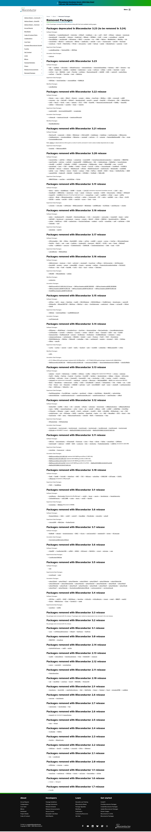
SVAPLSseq (57, 387)
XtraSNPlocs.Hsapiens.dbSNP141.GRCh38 (60, 291)
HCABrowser (81, 335)
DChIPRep (125, 409)
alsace (62, 302)
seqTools (51, 74)
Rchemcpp (79, 441)
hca (93, 39)
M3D (105, 413)
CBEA (109, 98)
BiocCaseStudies (103, 330)
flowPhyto (87, 631)
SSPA (116, 339)
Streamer (123, 67)
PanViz (62, 102)
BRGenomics (123, 135)
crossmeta (52, 100)
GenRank (93, 376)
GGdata (90, 393)
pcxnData (62, 179)
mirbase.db (52, 117)
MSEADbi (76, 337)
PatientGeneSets (54, 673)
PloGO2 (75, 171)
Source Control (50, 811)
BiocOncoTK (52, 135)
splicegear (92, 407)
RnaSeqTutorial (70, 522)
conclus (106, 241)
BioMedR (51, 533)
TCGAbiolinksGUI (76, 245)
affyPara (51, 302)
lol (101, 413)
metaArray (122, 378)
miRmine (83, 168)
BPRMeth (93, 37)
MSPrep (77, 41)
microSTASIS (53, 41)
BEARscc (103, 98)
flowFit (51, 376)
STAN (128, 221)
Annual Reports (28, 28)
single (128, 137)
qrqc (116, 197)
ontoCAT (74, 516)
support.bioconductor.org (34, 824)
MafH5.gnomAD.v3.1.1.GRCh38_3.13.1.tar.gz (60, 286)
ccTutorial (51, 205)
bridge (80, 241)
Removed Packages (29, 73)
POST (107, 337)
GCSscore (89, 193)
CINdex (103, 70)
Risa (123, 137)
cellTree (87, 241)
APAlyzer (111, 35)
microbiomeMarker (66, 137)
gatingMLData (53, 252)
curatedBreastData (54, 50)
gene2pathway (67, 665)
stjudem (124, 205)
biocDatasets (60, 698)
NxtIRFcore (58, 221)
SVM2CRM (104, 476)
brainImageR (52, 444)
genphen (59, 265)
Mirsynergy (92, 380)
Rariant (56, 385)
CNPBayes (119, 441)
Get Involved (27, 52)
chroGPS (93, 411)
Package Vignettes (81, 807)
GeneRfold (56, 682)
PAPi (126, 411)
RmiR (62, 267)
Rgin (58, 267)
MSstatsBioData (60, 274)
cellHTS (58, 599)
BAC (61, 241)
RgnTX (59, 44)
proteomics (52, 280)
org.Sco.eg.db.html (96, 588)
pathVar (51, 171)
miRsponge (52, 478)
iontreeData (52, 505)
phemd (69, 171)
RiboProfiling (66, 44)
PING (85, 102)
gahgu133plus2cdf (54, 583)
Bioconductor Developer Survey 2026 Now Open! (76, 2)
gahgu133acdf (63, 581)
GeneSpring (52, 690)
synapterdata (77, 111)
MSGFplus (72, 304)
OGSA (82, 382)
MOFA (110, 380)
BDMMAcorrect (87, 162)
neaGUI (124, 599)
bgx (129, 67)
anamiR (73, 411)
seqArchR (114, 72)
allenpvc (68, 450)
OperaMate (82, 516)
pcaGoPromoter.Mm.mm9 (84, 395)
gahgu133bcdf (94, 581)
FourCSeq (78, 376)
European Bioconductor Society (33, 45)
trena (94, 199)
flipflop (103, 441)
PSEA (87, 171)
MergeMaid (111, 413)
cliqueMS (51, 164)
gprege (66, 265)
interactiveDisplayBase (100, 67)
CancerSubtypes (122, 162)
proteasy (81, 171)
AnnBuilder (52, 732)
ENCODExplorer (84, 302)
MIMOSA (104, 219)
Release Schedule (51, 807)
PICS (80, 102)
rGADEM (101, 72)
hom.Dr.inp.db (83, 428)
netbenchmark (68, 382)
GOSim (97, 166)
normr (99, 41)
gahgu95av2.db (79, 583)
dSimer (97, 441)
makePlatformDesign (72, 690)
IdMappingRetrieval (124, 407)
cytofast (85, 332)
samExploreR (94, 339)
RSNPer (59, 732)
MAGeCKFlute (125, 100)
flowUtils (51, 243)
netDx (50, 102)
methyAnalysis (67, 337)
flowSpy (57, 376)
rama (110, 243)
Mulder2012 (107, 393)
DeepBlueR (52, 193)
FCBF (65, 166)
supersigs (119, 44)
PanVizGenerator (94, 304)
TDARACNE (86, 245)
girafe (62, 98)
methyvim (84, 380)
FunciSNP (85, 376)
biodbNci (65, 70)
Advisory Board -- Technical (31, 25)
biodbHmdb (58, 70)
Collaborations (28, 38)
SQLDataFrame (110, 44)
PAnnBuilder (90, 516)
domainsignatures (68, 533)
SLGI (80, 267)
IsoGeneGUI (82, 243)
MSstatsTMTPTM (62, 304)
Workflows (78, 809)
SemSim (51, 740)
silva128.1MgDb (125, 362)
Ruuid (108, 690)
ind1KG (59, 608)
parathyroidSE (53, 111)
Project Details (24, 814)
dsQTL (76, 347)
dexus (97, 332)
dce (58, 100)
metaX (112, 599)
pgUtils (70, 648)
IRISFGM (51, 168)
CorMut (88, 374)
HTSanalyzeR (70, 441)
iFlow (79, 656)
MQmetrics (76, 137)
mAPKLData (67, 205)
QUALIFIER (52, 407)
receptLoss (52, 44)
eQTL (50, 354)
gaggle (82, 193)
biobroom (70, 37)
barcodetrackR (53, 37)
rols (96, 35)
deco (121, 190)
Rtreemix (74, 98)
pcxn (56, 171)
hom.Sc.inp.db (123, 428)
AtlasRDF (51, 551)
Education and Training (82, 802)
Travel (89, 199)
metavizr (84, 219)
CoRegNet (67, 164)
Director (51, 98)
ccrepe (105, 37)
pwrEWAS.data (97, 205)
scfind (75, 409)
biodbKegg (103, 135)
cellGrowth (86, 411)
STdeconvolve (59, 104)
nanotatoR (84, 137)
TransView (66, 74)
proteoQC (77, 407)
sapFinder (82, 385)
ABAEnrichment (53, 263)
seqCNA (64, 199)
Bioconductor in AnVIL (107, 814)
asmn (50, 631)
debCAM (121, 37)
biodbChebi (78, 37)
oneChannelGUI (91, 533)
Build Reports (49, 816)
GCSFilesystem (119, 263)
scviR (100, 35)
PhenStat (74, 72)
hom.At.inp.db (53, 428)
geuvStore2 (83, 393)
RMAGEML (78, 682)
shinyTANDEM (96, 385)
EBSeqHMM (108, 164)
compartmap (77, 160)
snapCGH (77, 199)
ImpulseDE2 (82, 378)
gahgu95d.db (93, 586)
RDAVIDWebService (54, 339)
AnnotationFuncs (72, 330)
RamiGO (90, 498)
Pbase (91, 441)
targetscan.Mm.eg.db (76, 117)
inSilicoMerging (97, 599)
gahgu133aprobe (73, 581)
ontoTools (64, 682)
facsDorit (82, 347)
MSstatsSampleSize (67, 197)
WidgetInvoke (60, 740)
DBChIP (91, 332)
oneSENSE (123, 168)
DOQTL (119, 476)
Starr (50, 387)
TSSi (82, 476)
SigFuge (95, 44)
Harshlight (116, 70)
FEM (59, 415)
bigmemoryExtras (91, 330)
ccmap (89, 70)
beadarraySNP (77, 162)
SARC (107, 72)
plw (86, 409)
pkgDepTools (73, 221)
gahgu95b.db (112, 583)
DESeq (94, 374)
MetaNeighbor (112, 39)
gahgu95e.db (123, 586)
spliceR (106, 516)
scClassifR (119, 304)
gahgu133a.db (53, 581)
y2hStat (99, 773)
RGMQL (116, 102)
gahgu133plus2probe (67, 583)
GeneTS (59, 748)
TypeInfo (81, 104)
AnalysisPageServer (66, 409)
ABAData (51, 313)
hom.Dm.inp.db (73, 428)
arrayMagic (66, 748)
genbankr (96, 193)
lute (57, 72)
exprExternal (60, 773)
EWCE (76, 533)
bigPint (57, 190)
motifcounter (69, 41)
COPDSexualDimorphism (61, 631)
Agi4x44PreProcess (54, 648)
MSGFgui (79, 304)
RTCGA (74, 44)
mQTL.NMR (65, 498)
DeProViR (63, 100)
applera (66, 765)
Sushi (85, 267)
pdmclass (105, 551)
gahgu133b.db (84, 581)
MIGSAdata (88, 205)
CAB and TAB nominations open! (70, 4)
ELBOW (120, 332)
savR (115, 221)
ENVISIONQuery (96, 302)
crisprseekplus (83, 164)
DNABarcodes (93, 164)
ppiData (69, 274)
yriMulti (120, 395)
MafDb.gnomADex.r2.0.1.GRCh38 (58, 456)
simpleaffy (115, 385)
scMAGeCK (58, 245)
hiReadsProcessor (75, 67)
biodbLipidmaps (102, 162)
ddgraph (58, 533)
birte (86, 444)
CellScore (96, 70)
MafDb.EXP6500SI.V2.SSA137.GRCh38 (104, 430)
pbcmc (78, 498)
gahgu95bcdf (122, 583)
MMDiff (118, 599)
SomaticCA (73, 601)
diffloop (99, 263)
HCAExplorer (90, 335)
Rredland (101, 690)
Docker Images (105, 811)
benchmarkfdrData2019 (65, 111)
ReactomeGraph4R (92, 72)
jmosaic (106, 599)
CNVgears (69, 160)
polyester (102, 137)
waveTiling (81, 413)
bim (50, 757)
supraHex (68, 104)
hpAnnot (51, 56)
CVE (71, 407)
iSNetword (87, 748)
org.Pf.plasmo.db (53, 319)
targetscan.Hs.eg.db (62, 117)
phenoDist (99, 516)
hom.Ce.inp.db (63, 428)
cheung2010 (52, 522)
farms (60, 166)
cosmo (51, 665)
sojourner (66, 245)
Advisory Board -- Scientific (31, 21)
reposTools (52, 773)
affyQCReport (61, 330)
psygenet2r (61, 135)
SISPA (70, 199)
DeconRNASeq (53, 39)
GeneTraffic (61, 690)
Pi (97, 137)
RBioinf (68, 98)
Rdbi (81, 690)
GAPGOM (51, 219)
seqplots (102, 339)
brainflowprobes (113, 135)
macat (116, 195)
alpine (51, 217)
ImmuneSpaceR (105, 166)
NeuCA (56, 102)
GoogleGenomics (115, 496)
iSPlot (81, 748)
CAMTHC (113, 444)
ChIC (89, 217)
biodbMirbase (64, 190)
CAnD (69, 263)
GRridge (119, 193)
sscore (84, 199)
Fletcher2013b (65, 50)
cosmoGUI (58, 665)
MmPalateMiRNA (102, 380)
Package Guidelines (51, 802)
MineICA (61, 41)
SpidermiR (62, 173)
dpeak (100, 164)
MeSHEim (92, 551)
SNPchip (51, 441)
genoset (73, 335)
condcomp (80, 444)
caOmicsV (75, 263)
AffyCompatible (53, 241)
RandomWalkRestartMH (113, 137)
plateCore (61, 444)
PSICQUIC (122, 265)
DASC (62, 516)
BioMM (72, 190)
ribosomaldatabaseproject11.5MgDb (109, 362)
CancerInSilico (53, 160)
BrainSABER (73, 241)
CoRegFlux (70, 332)
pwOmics (61, 162)
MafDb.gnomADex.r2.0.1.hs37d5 (57, 461)
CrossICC (77, 332)
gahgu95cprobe (83, 586)
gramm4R (125, 302)
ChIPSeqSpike (53, 332)
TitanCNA (59, 74)
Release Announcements (31, 69)
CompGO (62, 332)
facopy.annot (60, 450)
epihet (126, 217)
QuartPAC (91, 102)
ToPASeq (122, 339)
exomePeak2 (52, 166)
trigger (74, 104)
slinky (86, 304)
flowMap (71, 166)
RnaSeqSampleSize (103, 444)
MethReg (120, 39)
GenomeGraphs (60, 441)
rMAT (77, 476)
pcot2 (89, 337)
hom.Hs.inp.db (92, 428)
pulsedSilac (108, 221)
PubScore (52, 267)
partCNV (115, 41)
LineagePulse (89, 195)
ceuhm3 (64, 347)
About (54, 16)
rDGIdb (69, 135)
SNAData (68, 773)
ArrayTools (82, 330)
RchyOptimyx (114, 337)
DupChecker (52, 415)
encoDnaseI (52, 575)
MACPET (98, 243)
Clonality (79, 190)
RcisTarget (123, 41)
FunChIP (90, 166)
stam (50, 723)
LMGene (97, 409)
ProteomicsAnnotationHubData (108, 265)
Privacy (26, 66)
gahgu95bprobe (53, 586)
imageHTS (52, 195)
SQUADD (69, 173)
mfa (126, 39)
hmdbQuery (89, 35)
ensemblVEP (86, 160)
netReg (76, 382)
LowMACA (103, 195)
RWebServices (59, 601)
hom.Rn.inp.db (113, 428)
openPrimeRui (53, 162)
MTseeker (60, 411)
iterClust (59, 168)
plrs (124, 382)
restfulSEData (70, 179)
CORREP (74, 164)
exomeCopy (70, 193)
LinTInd (51, 72)
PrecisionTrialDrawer (84, 221)
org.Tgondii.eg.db (108, 588)
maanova (77, 219)
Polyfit (102, 337)
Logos (26, 56)
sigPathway (121, 221)
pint (61, 413)
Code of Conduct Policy (30, 35)
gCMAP (109, 409)
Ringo (121, 197)
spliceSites (96, 476)
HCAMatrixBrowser (101, 335)
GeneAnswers (117, 302)
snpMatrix (125, 690)
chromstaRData (72, 80)
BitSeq (66, 241)
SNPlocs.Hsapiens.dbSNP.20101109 (84, 286)
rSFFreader (112, 476)
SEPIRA (51, 199)
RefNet (57, 409)
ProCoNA (63, 476)
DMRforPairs (61, 193)
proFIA (101, 221)
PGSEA (119, 382)
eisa (115, 332)
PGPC (50, 485)
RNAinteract (76, 135)
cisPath (109, 70)
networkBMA (73, 265)
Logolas (109, 378)
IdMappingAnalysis (111, 407)
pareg (68, 102)
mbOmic (51, 197)
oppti (68, 72)
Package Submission (51, 804)
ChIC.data (59, 205)
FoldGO (78, 166)
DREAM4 (51, 274)
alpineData (52, 230)
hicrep (66, 378)
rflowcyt (95, 690)
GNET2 (80, 39)
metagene (66, 168)
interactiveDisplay (87, 67)
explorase (122, 374)
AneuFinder (95, 98)
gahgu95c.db (63, 586)
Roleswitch (67, 385)
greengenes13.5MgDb (91, 362)
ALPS (57, 302)
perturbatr (88, 265)
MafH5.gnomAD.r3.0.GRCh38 (75, 362)
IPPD (118, 413)
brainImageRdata (61, 313)
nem (122, 411)
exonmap (51, 698)
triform (66, 407)
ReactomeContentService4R (104, 102)
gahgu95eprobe (63, 588)
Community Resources (82, 814)
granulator (87, 39)
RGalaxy (112, 304)
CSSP (116, 190)
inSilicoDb (88, 599)
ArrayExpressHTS (59, 217)
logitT (97, 195)
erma (57, 98)
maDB (64, 648)
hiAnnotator (64, 67)
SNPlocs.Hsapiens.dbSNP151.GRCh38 (105, 288)
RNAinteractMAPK (61, 148)
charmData (52, 450)
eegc (114, 164)
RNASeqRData (63, 252)
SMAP (128, 171)
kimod (81, 409)
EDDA (110, 332)
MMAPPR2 (125, 160)
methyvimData (116, 393)
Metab (57, 197)
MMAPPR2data (53, 179)
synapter (81, 98)
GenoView (80, 599)
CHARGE (74, 374)
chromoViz (74, 748)
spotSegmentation (125, 385)
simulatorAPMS (116, 690)
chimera (115, 374)
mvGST (68, 516)
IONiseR (81, 35)
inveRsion (74, 243)
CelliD (99, 37)
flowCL (58, 243)
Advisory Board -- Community (32, 18)
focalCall (70, 376)
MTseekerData (53, 422)
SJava (66, 601)
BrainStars (69, 302)
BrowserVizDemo (53, 516)
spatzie (102, 44)
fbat (69, 707)
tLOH (125, 44)
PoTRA (105, 243)
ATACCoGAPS (85, 135)
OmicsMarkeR (89, 382)
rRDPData (74, 50)
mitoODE (85, 415)
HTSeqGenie (111, 100)
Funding (26, 49)
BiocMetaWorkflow (54, 124)
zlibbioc (88, 98)
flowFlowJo (80, 631)
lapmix (123, 70)
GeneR (71, 682)
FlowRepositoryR (64, 335)
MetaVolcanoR (75, 168)
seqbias (58, 199)
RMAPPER (52, 640)
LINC (103, 378)
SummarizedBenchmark (55, 139)
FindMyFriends (107, 302)
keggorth (51, 715)
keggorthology (67, 715)
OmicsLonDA (92, 197)
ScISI (75, 267)
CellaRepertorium (54, 137)
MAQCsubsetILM (78, 205)
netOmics (92, 137)
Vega (106, 415)
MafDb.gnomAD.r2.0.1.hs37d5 (57, 463)
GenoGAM (52, 265)
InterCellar (74, 35)
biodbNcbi (73, 70)
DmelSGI (51, 148)
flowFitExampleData (54, 393)
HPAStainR (127, 193)
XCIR (117, 245)
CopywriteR (114, 217)
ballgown (118, 35)
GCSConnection (108, 263)
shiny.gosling (82, 44)
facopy (90, 496)
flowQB (56, 476)
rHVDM (68, 444)
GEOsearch (84, 551)
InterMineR (116, 166)
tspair (112, 245)
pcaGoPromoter (53, 413)
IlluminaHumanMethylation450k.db (59, 540)
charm (86, 441)
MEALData (61, 522)
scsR (88, 385)
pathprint (97, 382)
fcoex (76, 193)
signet (108, 385)
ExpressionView (53, 335)
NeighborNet (114, 168)
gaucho (96, 496)
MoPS (91, 415)
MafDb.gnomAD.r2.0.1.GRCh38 (57, 458)
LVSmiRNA (106, 411)
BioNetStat (112, 162)
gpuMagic (56, 67)
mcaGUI (115, 378)
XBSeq (51, 341)
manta (51, 409)
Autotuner (62, 263)
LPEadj (110, 195)
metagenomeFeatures (55, 337)
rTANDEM (74, 385)
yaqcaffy (57, 341)
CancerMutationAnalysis (116, 330)
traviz (72, 74)
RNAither (64, 339)
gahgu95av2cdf (90, 583)
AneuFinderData (61, 80)
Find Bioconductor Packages (108, 804)
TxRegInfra (66, 387)
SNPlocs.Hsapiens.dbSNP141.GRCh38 (59, 288)
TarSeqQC (52, 223)
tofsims (91, 267)
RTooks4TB (86, 682)
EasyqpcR (103, 332)
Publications (79, 811)
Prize (50, 385)
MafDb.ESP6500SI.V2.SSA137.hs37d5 (80, 430)
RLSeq (111, 171)
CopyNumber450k (61, 551)
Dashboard (23, 811)
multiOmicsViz (105, 168)
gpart (67, 243)
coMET (123, 98)
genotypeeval (69, 219)
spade (80, 601)
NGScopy (88, 476)
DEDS (99, 411)
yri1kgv (121, 347)
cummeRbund (113, 37)
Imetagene (111, 335)
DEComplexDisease (123, 241)
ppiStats (95, 265)
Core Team (27, 42)
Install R (103, 802)
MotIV (51, 382)
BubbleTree (52, 35)
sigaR (103, 385)
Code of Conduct (25, 816)
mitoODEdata (98, 393)
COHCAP (86, 190)
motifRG (60, 407)
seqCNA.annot (115, 205)
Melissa (103, 39)
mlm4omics (93, 444)
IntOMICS (124, 166)
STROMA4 (86, 173)
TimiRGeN (93, 173)
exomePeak (110, 441)
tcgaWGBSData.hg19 (73, 313)
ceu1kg (51, 347)
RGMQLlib (81, 80)
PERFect (62, 171)
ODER (65, 221)
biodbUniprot (82, 70)
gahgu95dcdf (103, 586)
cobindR (91, 409)
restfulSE (68, 162)
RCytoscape (116, 533)
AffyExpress (52, 330)
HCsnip (82, 533)
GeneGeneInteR (80, 100)
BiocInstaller (61, 496)
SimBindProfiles (120, 171)
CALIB (79, 411)
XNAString (79, 74)
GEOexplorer (72, 39)
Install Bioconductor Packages (109, 807)
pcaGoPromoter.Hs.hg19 (68, 395)
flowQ (50, 476)
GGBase (111, 376)
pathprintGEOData (54, 395)
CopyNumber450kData (55, 557)
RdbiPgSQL (88, 690)
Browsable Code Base (52, 814)
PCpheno (95, 337)
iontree (109, 533)
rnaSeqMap (80, 339)
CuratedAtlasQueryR (63, 35)
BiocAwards (27, 31)
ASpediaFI (69, 217)
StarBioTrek (77, 173)
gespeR (96, 100)
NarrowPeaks (58, 382)
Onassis (81, 265)
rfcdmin (75, 773)
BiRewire (86, 37)
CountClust (92, 263)
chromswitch (96, 217)
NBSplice (123, 219)
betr (50, 568)
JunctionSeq (95, 378)
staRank (51, 104)
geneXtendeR (63, 39)
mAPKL (122, 195)
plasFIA (59, 230)
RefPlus (93, 171)
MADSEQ (62, 72)
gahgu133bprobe (104, 581)
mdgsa (118, 335)
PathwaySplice (106, 382)
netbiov (84, 197)
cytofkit (85, 496)
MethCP (91, 219)
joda (89, 378)
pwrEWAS (110, 197)
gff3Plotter (52, 765)
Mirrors (26, 59)
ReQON (100, 171)
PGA (114, 382)
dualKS (76, 302)
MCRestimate (115, 411)
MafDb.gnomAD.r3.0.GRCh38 (57, 362)
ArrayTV (58, 374)
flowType (63, 376)
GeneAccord (60, 219)
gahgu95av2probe (101, 583)
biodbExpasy (94, 135)
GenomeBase (91, 773)
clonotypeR (84, 263)
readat (67, 411)
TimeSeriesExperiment (97, 245)
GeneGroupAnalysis (70, 656)
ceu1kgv (57, 347)
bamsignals (126, 35)
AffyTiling (51, 599)
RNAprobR (72, 339)
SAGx (87, 339)
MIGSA (97, 219)
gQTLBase (52, 378)
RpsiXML (68, 267)
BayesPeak (89, 413)
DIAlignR (71, 100)
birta (129, 413)
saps (111, 551)
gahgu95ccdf (73, 586)
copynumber (105, 217)
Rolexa (51, 601)
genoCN (89, 100)
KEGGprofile (52, 304)
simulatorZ (110, 339)
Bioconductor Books (81, 804)
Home (48, 16)
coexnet (100, 241)
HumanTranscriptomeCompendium (102, 160)
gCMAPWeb (117, 409)
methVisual (77, 380)
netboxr (51, 221)
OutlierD (83, 337)
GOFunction (125, 376)
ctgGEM (93, 241)
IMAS (97, 39)
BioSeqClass (66, 374)
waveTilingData (111, 395)
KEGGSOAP (86, 656)
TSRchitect (98, 267)
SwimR (51, 306)
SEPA (73, 444)
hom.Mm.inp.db (103, 428)
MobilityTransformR (93, 168)
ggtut (59, 575)
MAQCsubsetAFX (112, 347)
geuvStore (52, 608)
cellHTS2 (62, 160)
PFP (99, 197)
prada (128, 382)
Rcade (115, 243)
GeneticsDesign (102, 376)
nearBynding (84, 41)
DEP (50, 67)
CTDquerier (52, 411)
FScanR (84, 166)
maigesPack (117, 160)
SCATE (127, 197)
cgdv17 (70, 347)
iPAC (118, 100)
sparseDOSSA (53, 173)
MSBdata (60, 505)
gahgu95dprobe (113, 586)
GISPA (103, 193)
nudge (72, 498)
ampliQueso (52, 496)
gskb (88, 347)
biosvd (124, 413)
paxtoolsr (74, 102)
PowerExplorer (99, 415)
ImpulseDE (74, 378)
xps (72, 387)
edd (50, 682)
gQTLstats (60, 378)
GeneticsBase (62, 707)
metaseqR (52, 380)
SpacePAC (124, 102)
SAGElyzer (52, 748)
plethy (104, 197)
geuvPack (75, 393)
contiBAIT (59, 164)
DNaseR (72, 631)
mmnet (99, 551)
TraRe (107, 245)
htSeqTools (71, 476)
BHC (95, 162)
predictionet (104, 304)
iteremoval (91, 243)
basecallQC (62, 37)
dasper (121, 217)
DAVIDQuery (72, 599)
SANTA (74, 413)
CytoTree (112, 241)
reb (61, 385)
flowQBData (58, 485)
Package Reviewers (29, 63)
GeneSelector (104, 496)
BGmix (51, 190)
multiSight (77, 197)
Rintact (56, 723)
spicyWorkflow (53, 87)
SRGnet (126, 304)
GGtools (117, 376)
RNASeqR (122, 243)
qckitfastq (82, 72)
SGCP (105, 35)
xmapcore (94, 656)
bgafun (96, 413)
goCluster (82, 773)
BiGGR (51, 70)
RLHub (78, 179)
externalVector (59, 656)
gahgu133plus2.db (116, 581)
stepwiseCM (101, 533)
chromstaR (116, 98)
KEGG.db (51, 430)
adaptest (51, 374)
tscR (58, 223)
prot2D (83, 498)
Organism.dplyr (107, 41)
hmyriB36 (94, 347)
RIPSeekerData (63, 422)
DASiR (64, 599)
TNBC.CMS (101, 173)
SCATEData (106, 205)
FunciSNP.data (66, 393)
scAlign (51, 245)
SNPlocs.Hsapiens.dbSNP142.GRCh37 (82, 288)
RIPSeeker (67, 413)
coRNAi (71, 551)
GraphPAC (103, 100)
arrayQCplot (56, 757)
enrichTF (120, 164)
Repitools (111, 67)
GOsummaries (111, 193)
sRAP (103, 409)
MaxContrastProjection (74, 415)
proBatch (94, 221)
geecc (64, 415)
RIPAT (106, 171)
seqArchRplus (123, 72)
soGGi (89, 44)
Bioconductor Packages (107, 816)
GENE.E (77, 551)
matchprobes (52, 707)
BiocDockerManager (79, 217)
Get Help (78, 816)
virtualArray (60, 640)
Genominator (100, 407)
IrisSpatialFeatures (54, 498)
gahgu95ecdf (53, 588)
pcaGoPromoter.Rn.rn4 (99, 395)
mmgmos (59, 765)
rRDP (117, 67)
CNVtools (81, 374)
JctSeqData (102, 347)
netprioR (93, 41)
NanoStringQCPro (114, 219)
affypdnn (84, 407)
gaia (63, 243)
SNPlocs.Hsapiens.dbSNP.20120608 (106, 286)
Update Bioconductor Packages (109, 809)
